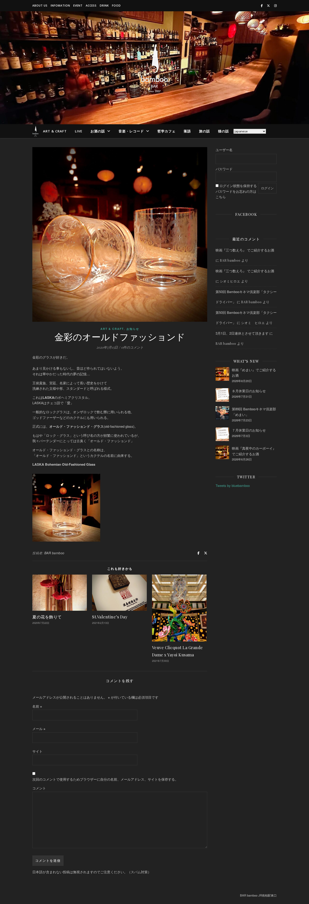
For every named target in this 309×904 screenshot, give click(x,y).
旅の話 (204, 131)
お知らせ (132, 329)
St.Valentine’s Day (109, 617)
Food (116, 5)
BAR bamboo (54, 553)
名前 (37, 706)
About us (40, 5)
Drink (104, 5)
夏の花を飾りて (47, 617)
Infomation (60, 5)
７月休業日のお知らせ (249, 430)
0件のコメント (132, 347)
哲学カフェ (166, 131)
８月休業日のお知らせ (249, 390)
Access (91, 5)
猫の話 (223, 131)
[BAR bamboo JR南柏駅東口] (154, 68)
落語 (187, 131)
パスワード (224, 169)
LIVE (78, 131)
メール (38, 728)
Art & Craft (55, 131)
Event (78, 5)
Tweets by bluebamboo (233, 485)
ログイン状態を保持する (238, 185)
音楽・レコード (131, 131)
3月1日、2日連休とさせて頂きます (242, 333)
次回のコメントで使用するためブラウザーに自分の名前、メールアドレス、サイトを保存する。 (105, 779)
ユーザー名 (224, 149)
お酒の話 (97, 131)
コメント (39, 788)
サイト (37, 751)
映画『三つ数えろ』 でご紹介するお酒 (245, 250)
